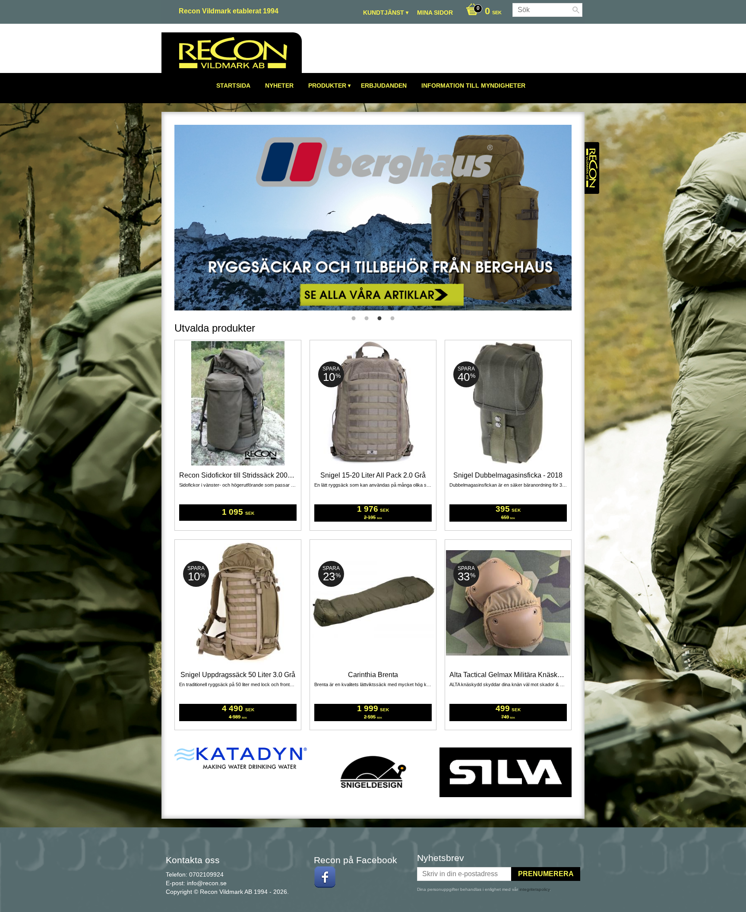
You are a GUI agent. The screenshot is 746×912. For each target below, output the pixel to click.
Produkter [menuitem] (327, 85)
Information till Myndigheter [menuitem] (473, 85)
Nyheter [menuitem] (279, 85)
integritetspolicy (534, 889)
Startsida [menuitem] (233, 85)
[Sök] (575, 9)
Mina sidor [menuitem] (435, 12)
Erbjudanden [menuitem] (384, 85)
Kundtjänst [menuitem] (383, 12)
